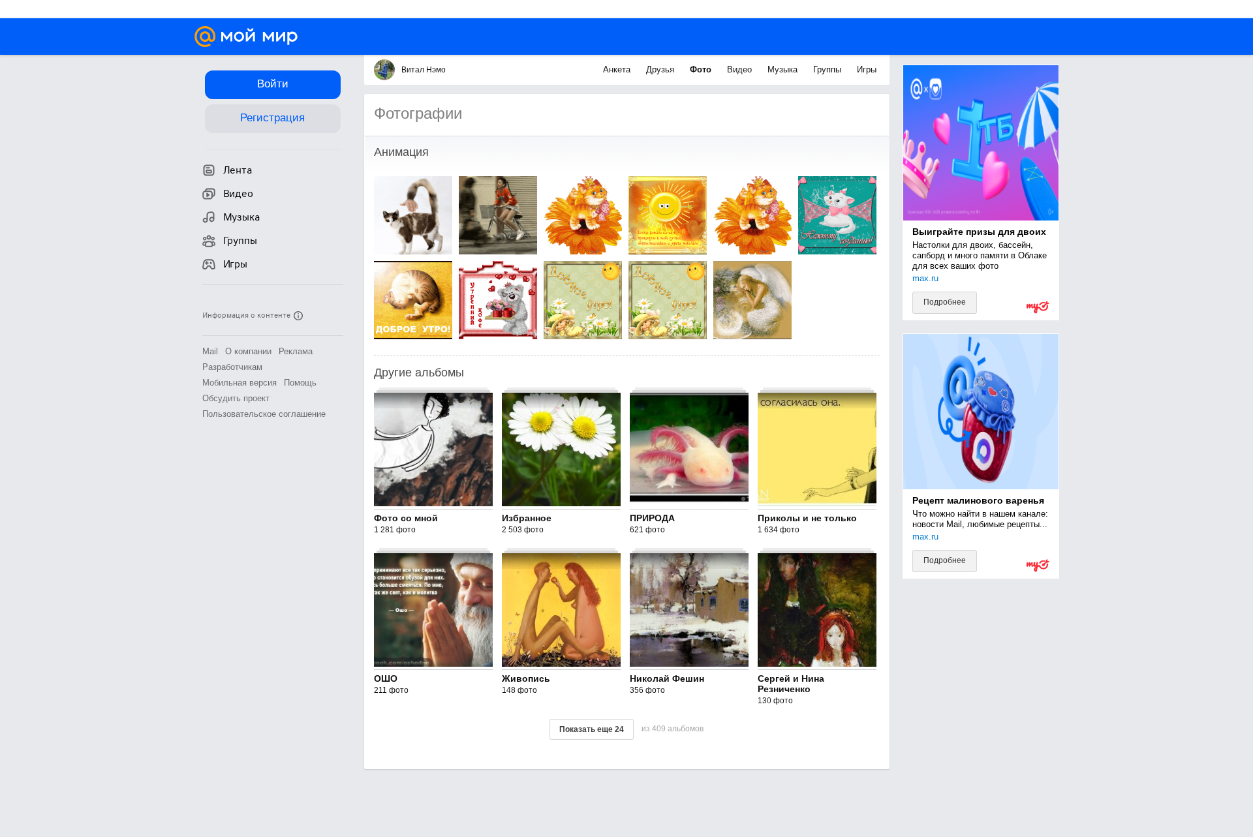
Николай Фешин (667, 678)
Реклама (296, 351)
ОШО (385, 678)
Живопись (526, 678)
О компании (248, 351)
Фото (702, 69)
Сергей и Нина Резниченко (791, 683)
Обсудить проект (236, 398)
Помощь (300, 383)
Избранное (526, 518)
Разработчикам (232, 367)
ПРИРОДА (652, 518)
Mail (210, 351)
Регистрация (272, 118)
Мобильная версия (239, 383)
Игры (866, 69)
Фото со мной (406, 518)
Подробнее (944, 302)
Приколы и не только (807, 518)
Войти (272, 84)
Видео (740, 69)
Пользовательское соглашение (264, 414)
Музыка (783, 69)
